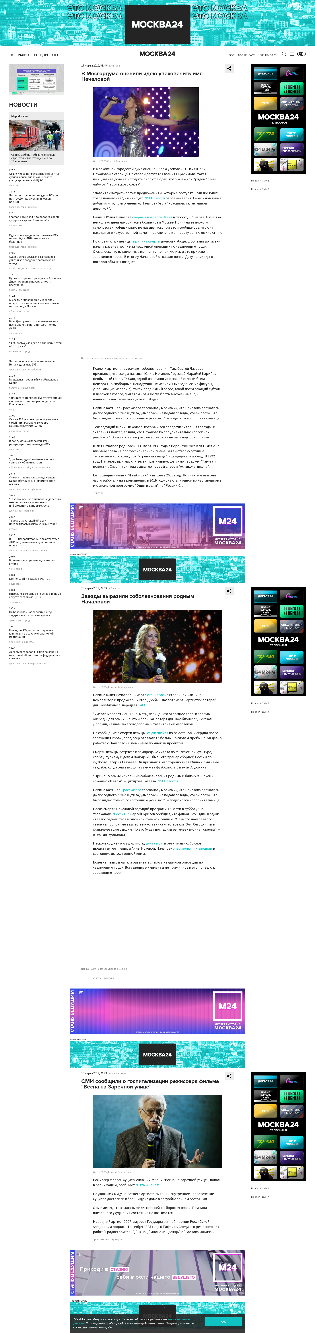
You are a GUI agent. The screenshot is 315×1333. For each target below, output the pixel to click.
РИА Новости (154, 198)
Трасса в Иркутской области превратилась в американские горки (33, 522)
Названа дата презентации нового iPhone (32, 562)
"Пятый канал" (147, 1185)
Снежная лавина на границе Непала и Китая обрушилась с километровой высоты (33, 481)
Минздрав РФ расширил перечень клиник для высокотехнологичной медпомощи (31, 633)
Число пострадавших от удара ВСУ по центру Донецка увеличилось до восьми (33, 198)
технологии (15, 569)
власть (13, 290)
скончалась (156, 695)
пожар (31, 663)
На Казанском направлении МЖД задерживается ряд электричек (30, 613)
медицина (14, 642)
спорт (12, 409)
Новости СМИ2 (78, 554)
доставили (154, 843)
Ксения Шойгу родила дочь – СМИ (31, 579)
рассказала (132, 790)
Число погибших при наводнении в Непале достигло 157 (32, 363)
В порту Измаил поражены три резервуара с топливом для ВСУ (29, 442)
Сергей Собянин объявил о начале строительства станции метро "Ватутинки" (33, 158)
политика (14, 185)
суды (12, 268)
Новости (23, 105)
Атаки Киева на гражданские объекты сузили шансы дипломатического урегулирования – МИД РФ (34, 177)
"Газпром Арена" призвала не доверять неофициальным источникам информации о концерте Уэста (35, 502)
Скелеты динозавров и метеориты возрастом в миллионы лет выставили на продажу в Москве (34, 303)
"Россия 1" (121, 814)
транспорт (36, 268)
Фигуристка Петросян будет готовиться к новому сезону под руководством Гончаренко (35, 401)
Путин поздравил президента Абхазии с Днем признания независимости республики (35, 281)
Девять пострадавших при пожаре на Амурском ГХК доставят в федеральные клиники (35, 655)
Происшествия (117, 1073)
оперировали (184, 848)
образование (16, 467)
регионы (32, 207)
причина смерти (146, 241)
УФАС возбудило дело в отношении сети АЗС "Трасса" (35, 344)
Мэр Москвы (19, 116)
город (47, 268)
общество (22, 268)
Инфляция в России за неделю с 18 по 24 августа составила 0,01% (35, 595)
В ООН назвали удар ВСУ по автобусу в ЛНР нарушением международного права (34, 542)
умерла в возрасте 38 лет (152, 217)
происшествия (17, 207)
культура (98, 493)
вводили (205, 848)
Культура (114, 66)
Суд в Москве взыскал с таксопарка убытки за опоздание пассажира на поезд (32, 260)
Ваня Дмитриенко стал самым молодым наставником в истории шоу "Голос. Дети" (34, 324)
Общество (115, 588)
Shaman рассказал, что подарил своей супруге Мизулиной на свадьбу (34, 218)
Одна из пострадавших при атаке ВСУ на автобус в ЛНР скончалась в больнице (33, 238)
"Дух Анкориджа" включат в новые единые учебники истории (32, 461)
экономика (15, 351)
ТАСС (142, 705)
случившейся (157, 733)
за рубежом (34, 369)
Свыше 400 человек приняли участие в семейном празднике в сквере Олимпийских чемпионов (34, 422)
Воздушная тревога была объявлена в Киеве (34, 381)
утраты (97, 978)
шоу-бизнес (16, 225)
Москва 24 (157, 54)
